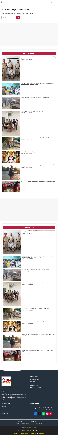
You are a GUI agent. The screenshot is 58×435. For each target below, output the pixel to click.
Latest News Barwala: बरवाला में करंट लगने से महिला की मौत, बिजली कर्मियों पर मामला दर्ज (37, 137)
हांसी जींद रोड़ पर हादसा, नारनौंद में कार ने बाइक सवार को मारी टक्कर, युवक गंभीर (35, 97)
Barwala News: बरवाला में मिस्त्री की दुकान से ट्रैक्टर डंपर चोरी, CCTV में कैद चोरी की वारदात (38, 181)
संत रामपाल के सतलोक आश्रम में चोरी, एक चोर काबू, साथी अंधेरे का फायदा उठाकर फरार (36, 152)
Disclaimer (4, 411)
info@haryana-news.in (32, 427)
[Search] (18, 17)
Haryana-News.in (26, 421)
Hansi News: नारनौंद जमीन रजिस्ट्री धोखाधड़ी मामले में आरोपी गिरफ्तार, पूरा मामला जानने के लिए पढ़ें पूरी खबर (38, 57)
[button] (52, 2)
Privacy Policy (5, 413)
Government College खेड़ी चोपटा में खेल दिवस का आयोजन (32, 111)
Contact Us (4, 408)
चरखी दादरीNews (32, 382)
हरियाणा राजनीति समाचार (34, 379)
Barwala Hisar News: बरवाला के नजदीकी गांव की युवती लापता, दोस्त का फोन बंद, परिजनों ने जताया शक (37, 165)
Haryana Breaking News (35, 387)
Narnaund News (34, 385)
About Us (4, 406)
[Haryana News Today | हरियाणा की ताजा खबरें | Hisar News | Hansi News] (3, 2)
